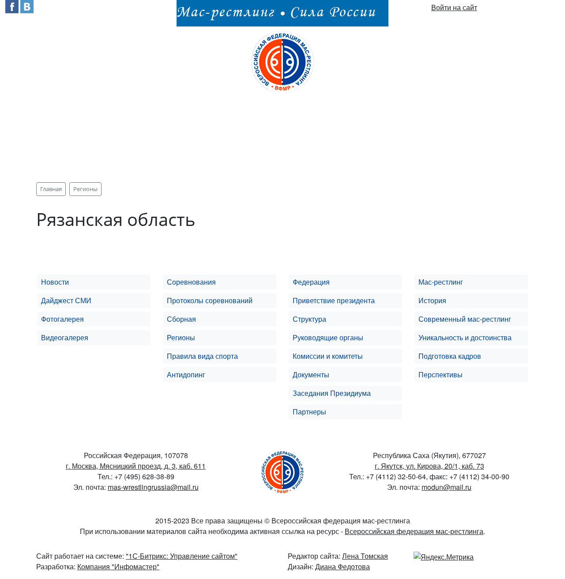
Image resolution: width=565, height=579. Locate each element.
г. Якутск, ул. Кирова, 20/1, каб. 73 (429, 466)
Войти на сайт (454, 7)
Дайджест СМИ (66, 300)
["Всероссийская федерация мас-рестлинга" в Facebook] (12, 5)
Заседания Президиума (332, 393)
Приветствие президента (334, 300)
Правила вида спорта (202, 356)
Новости (55, 282)
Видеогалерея (64, 337)
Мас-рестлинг (440, 282)
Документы (311, 374)
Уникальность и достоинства (465, 337)
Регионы (181, 337)
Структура (309, 319)
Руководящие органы (328, 337)
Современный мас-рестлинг (464, 319)
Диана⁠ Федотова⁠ (342, 566)
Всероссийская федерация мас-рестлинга (414, 531)
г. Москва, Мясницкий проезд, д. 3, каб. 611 (136, 466)
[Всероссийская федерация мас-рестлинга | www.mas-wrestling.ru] (282, 61)
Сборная (181, 319)
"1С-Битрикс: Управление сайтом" (181, 556)
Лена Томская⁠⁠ (365, 556)
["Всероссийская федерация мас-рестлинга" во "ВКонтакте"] (27, 5)
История (432, 300)
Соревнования (191, 282)
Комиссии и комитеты (328, 356)
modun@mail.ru (446, 487)
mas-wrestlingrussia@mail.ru (153, 487)
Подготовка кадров (449, 356)
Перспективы (440, 374)
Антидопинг (186, 374)
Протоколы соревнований (209, 300)
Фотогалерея (62, 319)
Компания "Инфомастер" (118, 566)
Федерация (311, 282)
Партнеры (309, 411)
